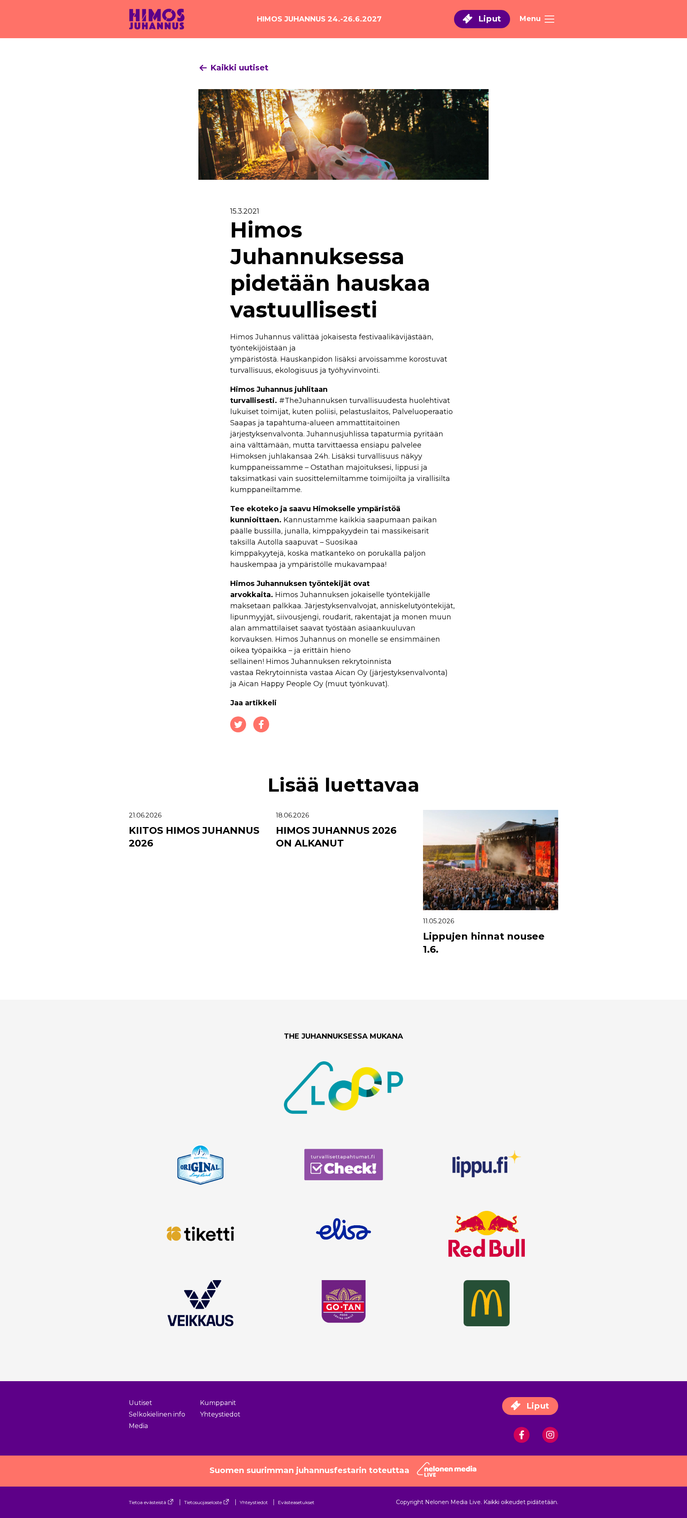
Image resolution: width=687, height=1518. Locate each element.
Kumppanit (218, 1403)
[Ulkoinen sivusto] (200, 1169)
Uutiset (140, 1403)
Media (138, 1426)
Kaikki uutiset (238, 67)
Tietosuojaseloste (203, 1502)
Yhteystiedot (220, 1414)
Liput (488, 18)
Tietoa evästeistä (147, 1502)
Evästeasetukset (296, 1502)
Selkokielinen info (157, 1414)
